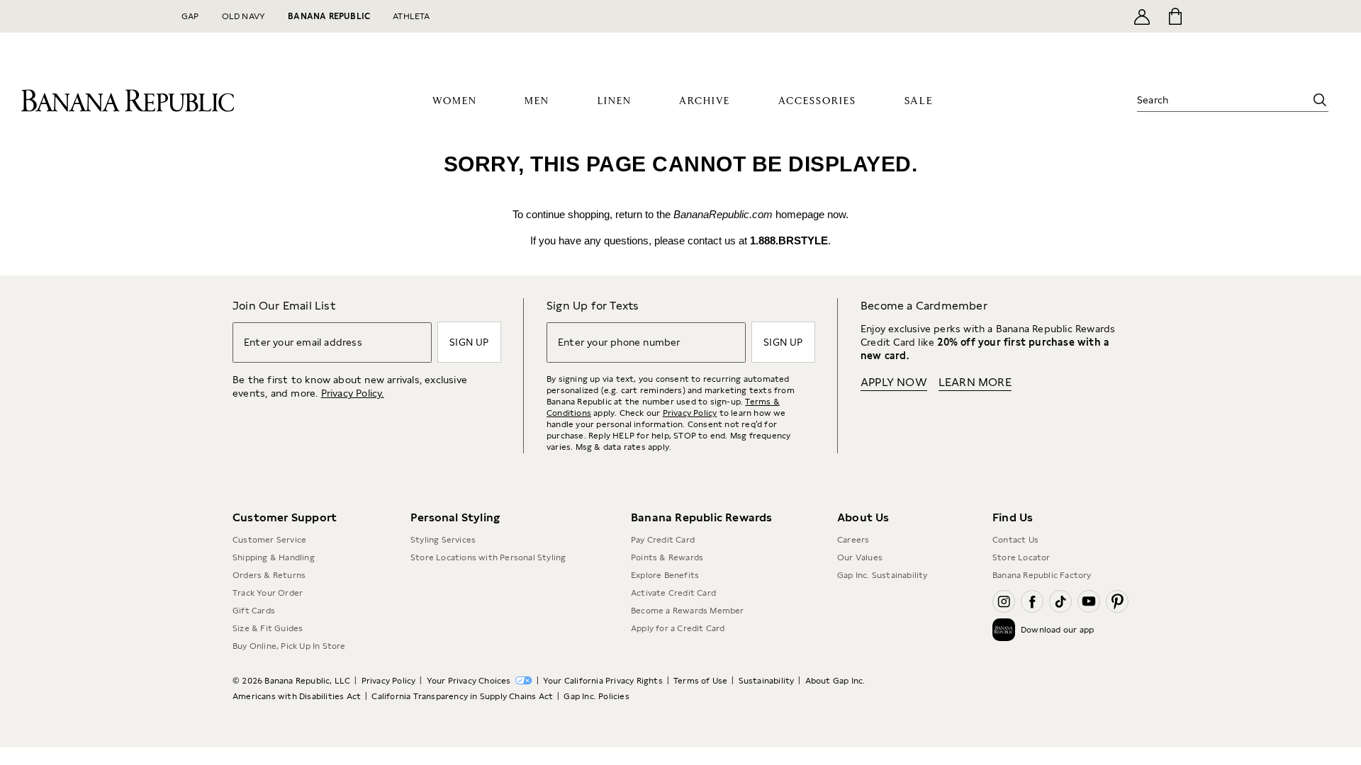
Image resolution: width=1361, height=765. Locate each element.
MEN (537, 101)
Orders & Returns (269, 575)
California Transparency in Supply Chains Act (462, 696)
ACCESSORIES (817, 101)
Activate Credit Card (673, 593)
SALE (919, 101)
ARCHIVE (704, 101)
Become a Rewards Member (687, 611)
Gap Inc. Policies (596, 696)
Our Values (860, 557)
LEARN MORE (975, 382)
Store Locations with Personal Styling (488, 557)
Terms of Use (700, 681)
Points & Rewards (667, 557)
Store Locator (1021, 557)
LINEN (615, 101)
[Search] (1319, 99)
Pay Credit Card (663, 540)
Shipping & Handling (274, 557)
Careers (853, 540)
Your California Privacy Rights (603, 681)
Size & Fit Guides (268, 628)
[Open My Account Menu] (1142, 16)
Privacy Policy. (352, 393)
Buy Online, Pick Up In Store (289, 646)
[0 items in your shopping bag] (1174, 16)
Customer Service (269, 540)
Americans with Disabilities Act (297, 696)
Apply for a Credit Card (678, 628)
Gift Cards (254, 611)
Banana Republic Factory (1042, 575)
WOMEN (454, 101)
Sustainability (767, 681)
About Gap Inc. (835, 681)
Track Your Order (268, 593)
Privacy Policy (690, 413)
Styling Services (443, 540)
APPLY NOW (894, 382)
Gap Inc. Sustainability (882, 575)
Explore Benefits (665, 575)
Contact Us (1015, 540)
